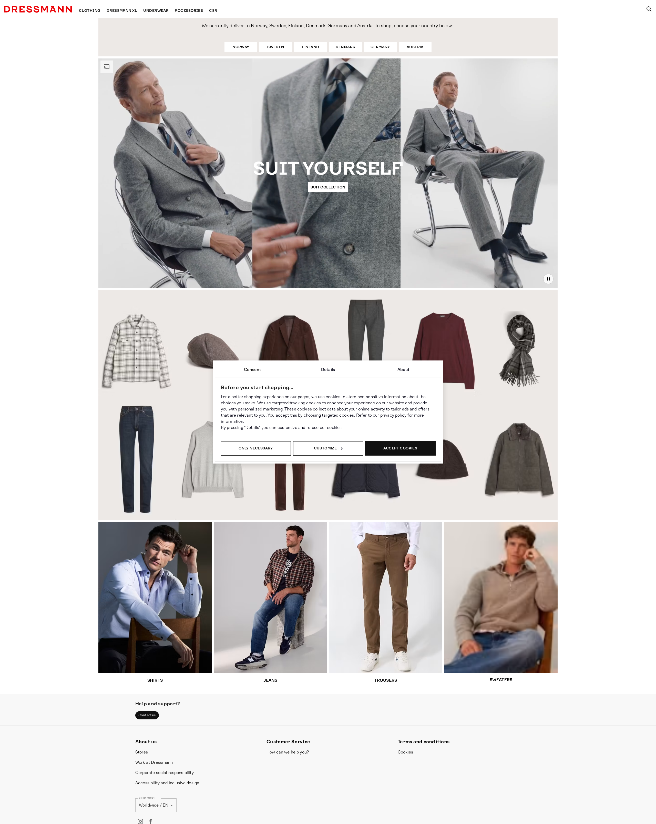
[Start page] (38, 9)
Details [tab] (328, 369)
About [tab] (403, 369)
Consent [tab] (252, 369)
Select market (147, 797)
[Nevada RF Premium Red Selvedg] (137, 459)
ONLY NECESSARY (256, 448)
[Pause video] (548, 279)
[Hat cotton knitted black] (444, 468)
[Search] (649, 9)
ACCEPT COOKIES (400, 448)
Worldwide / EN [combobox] (153, 805)
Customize (325, 448)
